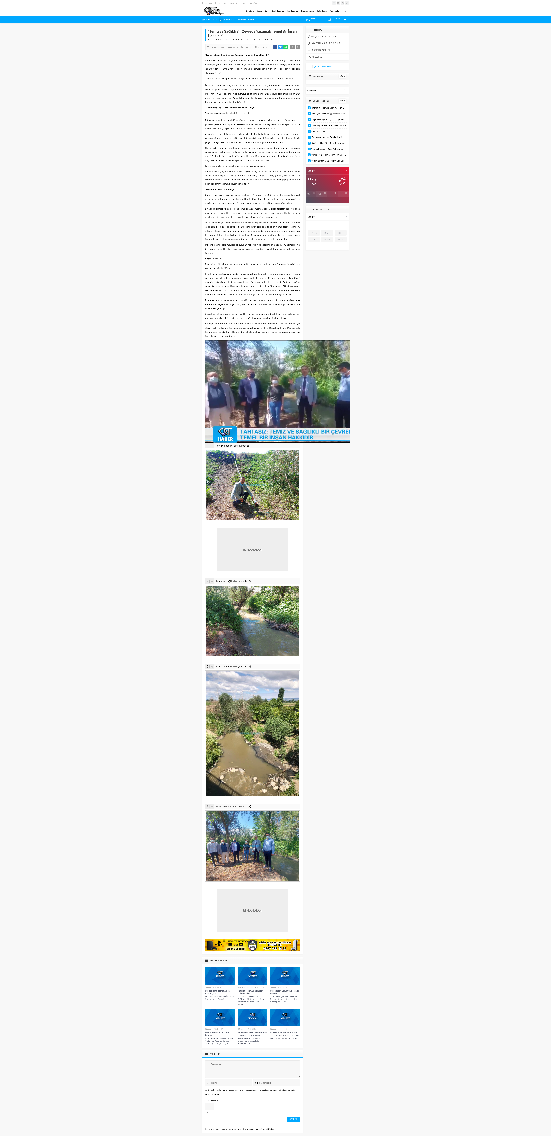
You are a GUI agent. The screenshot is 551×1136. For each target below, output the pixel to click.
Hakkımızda (207, 3)
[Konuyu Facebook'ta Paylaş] (275, 47)
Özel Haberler (278, 11)
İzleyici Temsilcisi (230, 3)
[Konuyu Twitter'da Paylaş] (280, 47)
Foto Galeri (322, 11)
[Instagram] (342, 3)
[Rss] (347, 3)
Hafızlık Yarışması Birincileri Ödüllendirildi (250, 992)
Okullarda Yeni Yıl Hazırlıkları (283, 1032)
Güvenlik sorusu (212, 1100)
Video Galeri (334, 11)
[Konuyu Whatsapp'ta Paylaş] (285, 47)
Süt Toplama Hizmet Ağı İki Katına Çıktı (217, 992)
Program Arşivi (307, 11)
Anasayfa (211, 40)
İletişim (244, 3)
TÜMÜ (342, 76)
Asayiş (259, 11)
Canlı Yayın (254, 3)
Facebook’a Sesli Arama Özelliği (252, 1032)
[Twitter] (338, 3)
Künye (217, 3)
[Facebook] (334, 3)
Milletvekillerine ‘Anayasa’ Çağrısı (217, 1033)
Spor (267, 11)
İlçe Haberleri (292, 11)
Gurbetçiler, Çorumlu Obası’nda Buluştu (284, 992)
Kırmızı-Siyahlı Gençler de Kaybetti (239, 19)
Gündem (250, 11)
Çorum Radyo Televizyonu (325, 66)
